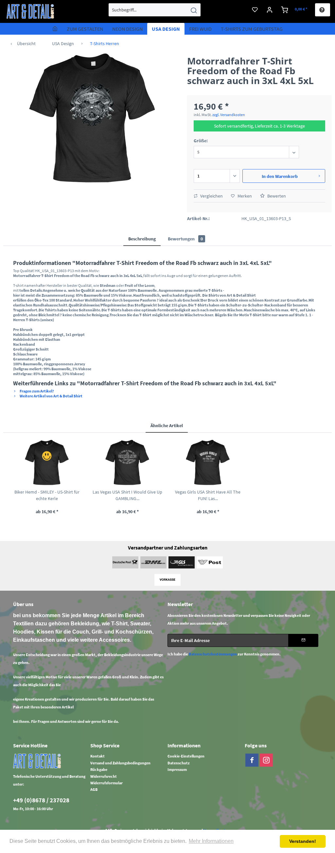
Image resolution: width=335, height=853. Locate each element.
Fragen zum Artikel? (36, 391)
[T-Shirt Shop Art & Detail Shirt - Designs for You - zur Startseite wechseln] (30, 11)
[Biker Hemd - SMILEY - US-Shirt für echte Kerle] (46, 462)
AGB (93, 789)
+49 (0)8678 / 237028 (41, 800)
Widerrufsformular (106, 782)
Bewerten (276, 196)
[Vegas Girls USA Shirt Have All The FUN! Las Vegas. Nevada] (207, 462)
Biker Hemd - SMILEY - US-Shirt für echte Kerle (46, 495)
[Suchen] (194, 9)
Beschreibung (142, 239)
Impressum (177, 769)
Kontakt (97, 756)
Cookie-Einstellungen (186, 756)
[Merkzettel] (255, 9)
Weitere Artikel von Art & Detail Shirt (50, 395)
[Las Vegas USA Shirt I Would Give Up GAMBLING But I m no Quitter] (127, 462)
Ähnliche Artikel (166, 425)
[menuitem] (155, 9)
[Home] (55, 29)
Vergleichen (211, 196)
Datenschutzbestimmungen (213, 654)
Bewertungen (185, 239)
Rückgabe (98, 769)
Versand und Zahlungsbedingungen (120, 762)
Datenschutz (179, 762)
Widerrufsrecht (103, 776)
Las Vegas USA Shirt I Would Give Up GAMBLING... (127, 495)
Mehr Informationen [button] (211, 841)
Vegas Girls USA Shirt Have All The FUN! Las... (207, 495)
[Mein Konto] (269, 9)
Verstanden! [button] (302, 841)
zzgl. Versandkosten (228, 114)
